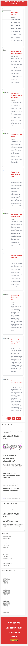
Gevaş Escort (6, 547)
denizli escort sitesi (6, 593)
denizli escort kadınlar (7, 588)
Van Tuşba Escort (7, 565)
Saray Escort (6, 556)
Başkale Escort (6, 538)
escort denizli (5, 577)
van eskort (14, 636)
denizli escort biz (6, 612)
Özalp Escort (6, 554)
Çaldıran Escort (6, 540)
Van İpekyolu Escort (7, 563)
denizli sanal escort (6, 585)
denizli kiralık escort (6, 591)
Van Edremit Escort (14, 56)
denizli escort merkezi (7, 600)
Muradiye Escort (7, 552)
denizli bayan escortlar (7, 596)
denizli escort (5, 578)
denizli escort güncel (6, 602)
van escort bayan (14, 628)
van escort (14, 622)
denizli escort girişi (6, 601)
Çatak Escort (6, 543)
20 (13, 418)
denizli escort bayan (6, 574)
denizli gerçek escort (6, 608)
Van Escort (13, 17)
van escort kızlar (14, 632)
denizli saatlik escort (6, 590)
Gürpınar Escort (6, 549)
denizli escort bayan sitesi (7, 611)
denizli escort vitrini (6, 610)
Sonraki (18, 418)
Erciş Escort (13, 179)
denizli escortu (5, 583)
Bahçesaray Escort (7, 536)
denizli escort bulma (6, 604)
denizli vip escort (6, 595)
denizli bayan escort (6, 576)
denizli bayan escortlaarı (7, 599)
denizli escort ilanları (6, 584)
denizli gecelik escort (6, 589)
